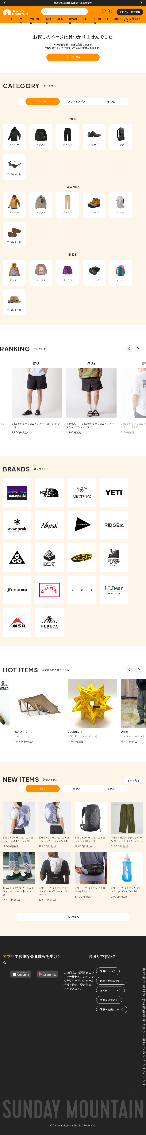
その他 (111, 101)
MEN (22, 21)
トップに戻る (73, 57)
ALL (12, 21)
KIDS (48, 21)
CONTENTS (101, 21)
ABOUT (118, 21)
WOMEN (35, 21)
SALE (85, 21)
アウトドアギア (77, 101)
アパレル (43, 101)
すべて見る (134, 780)
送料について (108, 971)
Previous (5, 3)
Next (141, 3)
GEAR (60, 21)
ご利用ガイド (135, 20)
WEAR (77, 788)
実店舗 (143, 990)
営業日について (109, 999)
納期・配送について (111, 980)
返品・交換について (111, 1009)
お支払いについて (110, 990)
